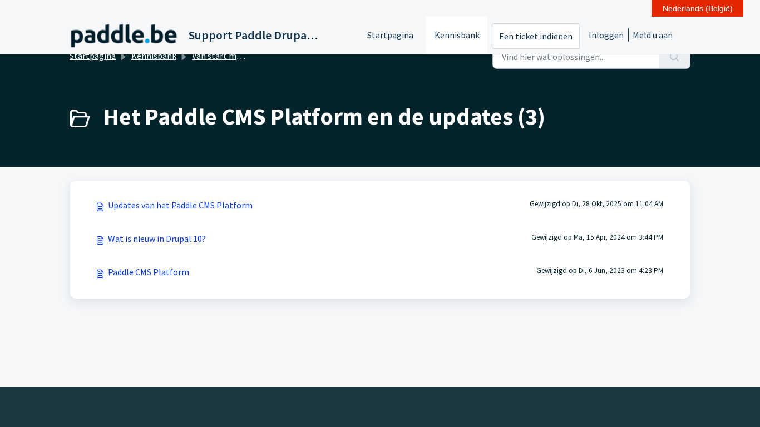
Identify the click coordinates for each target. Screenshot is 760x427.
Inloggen (606, 35)
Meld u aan (653, 35)
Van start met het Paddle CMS (248, 55)
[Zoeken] (674, 56)
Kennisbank (457, 35)
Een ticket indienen (536, 36)
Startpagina (390, 35)
